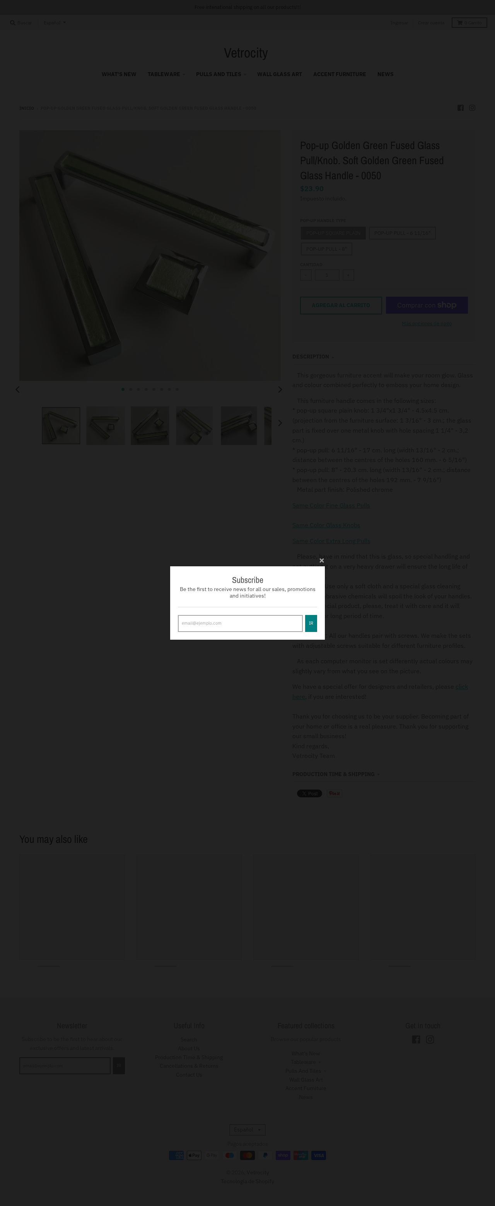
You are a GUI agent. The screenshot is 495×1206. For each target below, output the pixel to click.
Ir (311, 623)
